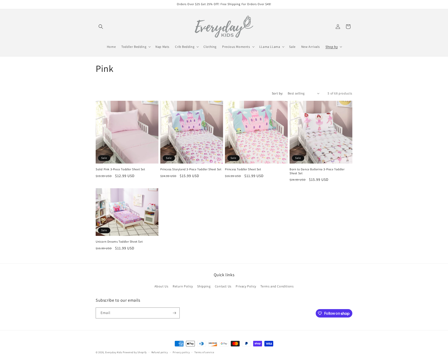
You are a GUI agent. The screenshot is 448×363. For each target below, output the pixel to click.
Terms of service (204, 352)
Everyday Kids (113, 352)
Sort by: (277, 93)
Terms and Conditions (277, 286)
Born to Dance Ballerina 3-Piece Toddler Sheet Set (317, 171)
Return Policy (183, 286)
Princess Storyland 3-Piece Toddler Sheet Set (190, 169)
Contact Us (223, 286)
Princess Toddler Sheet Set (243, 169)
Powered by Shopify (135, 352)
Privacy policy (181, 352)
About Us (161, 286)
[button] (101, 26)
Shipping (203, 286)
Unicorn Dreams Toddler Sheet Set (119, 242)
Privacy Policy (246, 286)
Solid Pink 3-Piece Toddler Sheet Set (120, 169)
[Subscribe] (174, 312)
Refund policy (159, 352)
